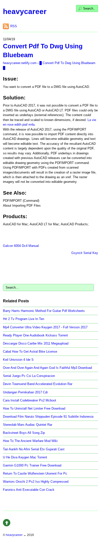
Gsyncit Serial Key (84, 253)
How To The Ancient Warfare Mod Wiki (30, 441)
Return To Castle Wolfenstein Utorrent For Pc (35, 473)
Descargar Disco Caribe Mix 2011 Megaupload (35, 343)
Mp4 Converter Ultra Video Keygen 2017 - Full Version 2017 (45, 327)
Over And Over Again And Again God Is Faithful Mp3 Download (47, 368)
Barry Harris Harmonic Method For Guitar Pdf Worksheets (44, 311)
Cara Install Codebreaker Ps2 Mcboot (29, 400)
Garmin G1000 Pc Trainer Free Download (32, 465)
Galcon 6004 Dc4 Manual (21, 246)
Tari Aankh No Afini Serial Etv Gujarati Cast (33, 449)
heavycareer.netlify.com (20, 63)
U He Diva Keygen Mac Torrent (25, 457)
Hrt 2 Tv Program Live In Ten (23, 319)
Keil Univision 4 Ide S (18, 359)
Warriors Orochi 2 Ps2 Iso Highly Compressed (35, 481)
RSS (13, 26)
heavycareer (25, 11)
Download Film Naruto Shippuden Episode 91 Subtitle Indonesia (48, 416)
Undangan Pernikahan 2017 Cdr (25, 392)
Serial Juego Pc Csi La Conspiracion (29, 376)
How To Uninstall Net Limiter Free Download (34, 408)
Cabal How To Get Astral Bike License (30, 351)
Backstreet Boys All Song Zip (24, 433)
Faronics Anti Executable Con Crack (28, 490)
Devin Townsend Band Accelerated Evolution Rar (37, 384)
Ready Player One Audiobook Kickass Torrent (35, 335)
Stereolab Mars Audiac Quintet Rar (27, 424)
